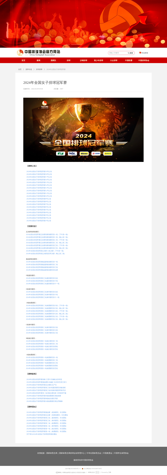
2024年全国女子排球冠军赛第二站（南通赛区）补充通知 (46, 423)
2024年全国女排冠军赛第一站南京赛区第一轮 (42, 341)
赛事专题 (29, 69)
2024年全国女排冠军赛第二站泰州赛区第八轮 (42, 333)
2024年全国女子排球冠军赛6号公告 (38, 207)
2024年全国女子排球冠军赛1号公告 (38, 221)
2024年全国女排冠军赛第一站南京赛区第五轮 (42, 349)
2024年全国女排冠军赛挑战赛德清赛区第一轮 (42, 262)
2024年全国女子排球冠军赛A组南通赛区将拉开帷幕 (44, 401)
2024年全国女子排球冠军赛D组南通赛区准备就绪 (43, 396)
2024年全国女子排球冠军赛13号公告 (39, 188)
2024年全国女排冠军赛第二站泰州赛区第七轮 (42, 330)
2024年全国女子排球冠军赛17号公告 (39, 177)
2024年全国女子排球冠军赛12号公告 (39, 191)
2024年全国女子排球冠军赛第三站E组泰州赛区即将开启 (46, 390)
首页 (19, 69)
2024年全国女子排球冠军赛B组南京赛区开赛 (42, 398)
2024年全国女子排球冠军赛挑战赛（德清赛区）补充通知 (46, 412)
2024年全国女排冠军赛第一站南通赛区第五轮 (42, 368)
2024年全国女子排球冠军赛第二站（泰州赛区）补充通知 (46, 426)
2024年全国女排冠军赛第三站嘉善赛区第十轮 (42, 281)
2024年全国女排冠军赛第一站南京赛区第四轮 (42, 346)
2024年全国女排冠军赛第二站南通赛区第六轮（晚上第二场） (47, 308)
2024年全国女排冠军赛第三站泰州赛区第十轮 (42, 294)
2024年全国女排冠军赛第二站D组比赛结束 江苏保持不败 (46, 393)
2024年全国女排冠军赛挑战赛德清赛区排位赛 (42, 270)
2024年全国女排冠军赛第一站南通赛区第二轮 (42, 360)
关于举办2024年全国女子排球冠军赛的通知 (41, 434)
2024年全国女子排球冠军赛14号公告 (39, 185)
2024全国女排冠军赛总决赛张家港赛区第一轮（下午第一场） (47, 234)
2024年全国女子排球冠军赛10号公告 (39, 196)
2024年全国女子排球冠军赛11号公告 (39, 193)
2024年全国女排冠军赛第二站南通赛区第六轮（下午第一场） (47, 305)
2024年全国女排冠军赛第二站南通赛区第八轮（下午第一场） (47, 316)
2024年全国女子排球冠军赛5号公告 (38, 210)
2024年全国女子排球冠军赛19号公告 (39, 171)
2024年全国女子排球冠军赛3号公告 (38, 215)
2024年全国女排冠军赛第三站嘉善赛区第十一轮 (42, 284)
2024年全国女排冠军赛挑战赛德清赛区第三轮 (42, 267)
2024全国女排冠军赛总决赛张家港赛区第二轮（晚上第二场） (47, 243)
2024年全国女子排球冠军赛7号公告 (38, 204)
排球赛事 (39, 69)
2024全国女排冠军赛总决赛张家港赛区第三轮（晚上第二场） (47, 248)
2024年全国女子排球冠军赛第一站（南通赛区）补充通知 (46, 431)
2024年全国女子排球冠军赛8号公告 (38, 201)
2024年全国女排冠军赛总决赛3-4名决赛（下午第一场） (45, 251)
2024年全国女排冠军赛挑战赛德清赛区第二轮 (42, 264)
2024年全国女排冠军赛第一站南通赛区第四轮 (42, 365)
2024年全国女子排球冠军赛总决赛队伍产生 (41, 385)
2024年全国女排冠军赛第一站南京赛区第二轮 (42, 344)
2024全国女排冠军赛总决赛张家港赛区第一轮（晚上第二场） (47, 237)
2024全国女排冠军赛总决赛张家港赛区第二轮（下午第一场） (47, 240)
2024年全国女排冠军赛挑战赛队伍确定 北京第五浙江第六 (46, 382)
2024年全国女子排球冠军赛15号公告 (39, 182)
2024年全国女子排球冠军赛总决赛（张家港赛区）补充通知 (47, 415)
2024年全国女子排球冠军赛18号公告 (39, 174)
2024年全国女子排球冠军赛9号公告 (38, 199)
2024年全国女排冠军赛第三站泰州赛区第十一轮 (42, 297)
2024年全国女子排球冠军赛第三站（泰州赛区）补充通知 (46, 420)
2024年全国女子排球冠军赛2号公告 (38, 218)
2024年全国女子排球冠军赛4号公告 (38, 212)
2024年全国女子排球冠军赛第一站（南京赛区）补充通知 (46, 429)
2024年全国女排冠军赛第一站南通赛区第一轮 (42, 357)
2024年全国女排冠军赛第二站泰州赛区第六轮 (42, 327)
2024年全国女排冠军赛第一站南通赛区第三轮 (42, 363)
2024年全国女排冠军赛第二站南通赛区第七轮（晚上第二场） (47, 314)
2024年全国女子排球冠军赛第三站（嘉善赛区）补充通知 (46, 418)
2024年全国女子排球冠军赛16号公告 (39, 180)
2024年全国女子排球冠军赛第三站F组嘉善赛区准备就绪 (46, 387)
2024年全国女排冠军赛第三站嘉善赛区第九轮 (42, 278)
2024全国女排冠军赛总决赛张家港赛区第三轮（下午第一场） (47, 245)
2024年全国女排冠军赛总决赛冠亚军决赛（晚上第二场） (46, 253)
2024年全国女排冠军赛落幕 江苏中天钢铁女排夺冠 (44, 379)
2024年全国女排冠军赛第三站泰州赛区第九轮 (42, 292)
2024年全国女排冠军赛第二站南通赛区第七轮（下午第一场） (47, 311)
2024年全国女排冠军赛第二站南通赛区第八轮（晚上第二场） (47, 319)
